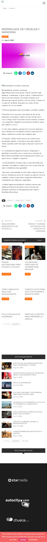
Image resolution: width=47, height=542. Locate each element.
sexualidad (6, 274)
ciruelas (10, 200)
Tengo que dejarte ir (22, 383)
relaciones (30, 247)
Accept (23, 540)
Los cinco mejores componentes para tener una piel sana (27, 393)
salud (28, 274)
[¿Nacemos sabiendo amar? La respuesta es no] (7, 424)
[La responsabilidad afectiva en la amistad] (7, 434)
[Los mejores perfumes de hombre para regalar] (35, 253)
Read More (33, 539)
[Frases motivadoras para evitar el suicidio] (12, 253)
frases (5, 247)
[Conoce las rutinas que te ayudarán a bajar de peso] (35, 280)
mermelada (19, 200)
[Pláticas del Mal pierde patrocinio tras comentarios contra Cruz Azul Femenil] (7, 366)
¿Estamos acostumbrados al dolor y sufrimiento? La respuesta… (29, 403)
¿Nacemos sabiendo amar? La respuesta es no (25, 422)
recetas (5, 36)
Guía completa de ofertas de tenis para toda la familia (27, 413)
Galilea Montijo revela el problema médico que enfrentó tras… (28, 374)
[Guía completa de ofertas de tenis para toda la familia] (7, 414)
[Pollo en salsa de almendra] (12, 305)
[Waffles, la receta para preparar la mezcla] (35, 305)
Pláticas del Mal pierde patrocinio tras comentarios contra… (28, 364)
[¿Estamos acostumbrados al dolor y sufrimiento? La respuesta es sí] (7, 405)
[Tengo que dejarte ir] (7, 385)
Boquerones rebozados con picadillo (10, 226)
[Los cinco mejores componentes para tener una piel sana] (7, 395)
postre (28, 200)
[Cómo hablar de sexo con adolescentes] (12, 280)
